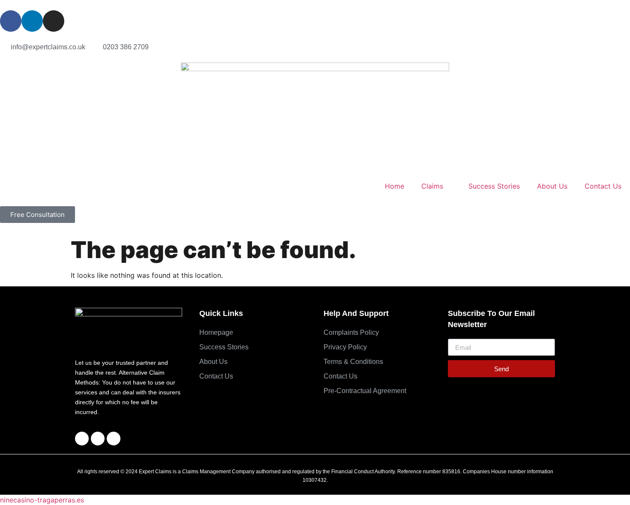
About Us (552, 186)
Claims (432, 186)
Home (394, 186)
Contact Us (603, 186)
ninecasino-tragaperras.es (42, 500)
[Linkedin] (32, 21)
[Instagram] (53, 21)
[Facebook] (10, 21)
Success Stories (494, 186)
